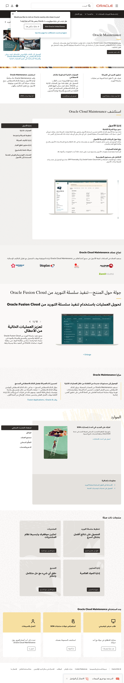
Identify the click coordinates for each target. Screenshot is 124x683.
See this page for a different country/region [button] (51, 33)
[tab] (19, 125)
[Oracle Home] (104, 5)
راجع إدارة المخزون (93, 589)
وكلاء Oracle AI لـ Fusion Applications (42, 399)
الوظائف (59, 669)
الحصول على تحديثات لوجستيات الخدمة (99, 488)
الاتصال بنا (14, 669)
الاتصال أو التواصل (77, 679)
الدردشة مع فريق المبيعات (102, 679)
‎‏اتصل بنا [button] (31, 649)
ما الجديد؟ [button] (90, 14)
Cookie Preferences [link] (81, 669)
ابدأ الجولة (71, 649)
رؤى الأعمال (78, 14)
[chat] (117, 678)
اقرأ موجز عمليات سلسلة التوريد (111, 96)
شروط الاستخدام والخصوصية (98, 669)
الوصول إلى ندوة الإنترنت (69, 96)
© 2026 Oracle (116, 669)
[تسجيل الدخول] (12, 5)
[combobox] (62, 6)
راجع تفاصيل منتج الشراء (48, 551)
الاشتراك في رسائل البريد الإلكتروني (44, 669)
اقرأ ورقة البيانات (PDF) (27, 96)
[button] (116, 5)
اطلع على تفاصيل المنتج (91, 551)
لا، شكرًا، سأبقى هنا (32, 26)
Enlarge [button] (87, 354)
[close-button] (66, 678)
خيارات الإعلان (68, 669)
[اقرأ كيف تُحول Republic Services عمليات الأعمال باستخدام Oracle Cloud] (17, 266)
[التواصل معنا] (7, 5)
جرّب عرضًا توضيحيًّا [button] (108, 649)
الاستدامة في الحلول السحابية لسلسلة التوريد (98, 485)
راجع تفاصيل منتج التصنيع (47, 589)
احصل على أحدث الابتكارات (101, 439)
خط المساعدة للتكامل (25, 669)
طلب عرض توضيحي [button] (114, 52)
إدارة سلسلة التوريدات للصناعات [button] (108, 14)
